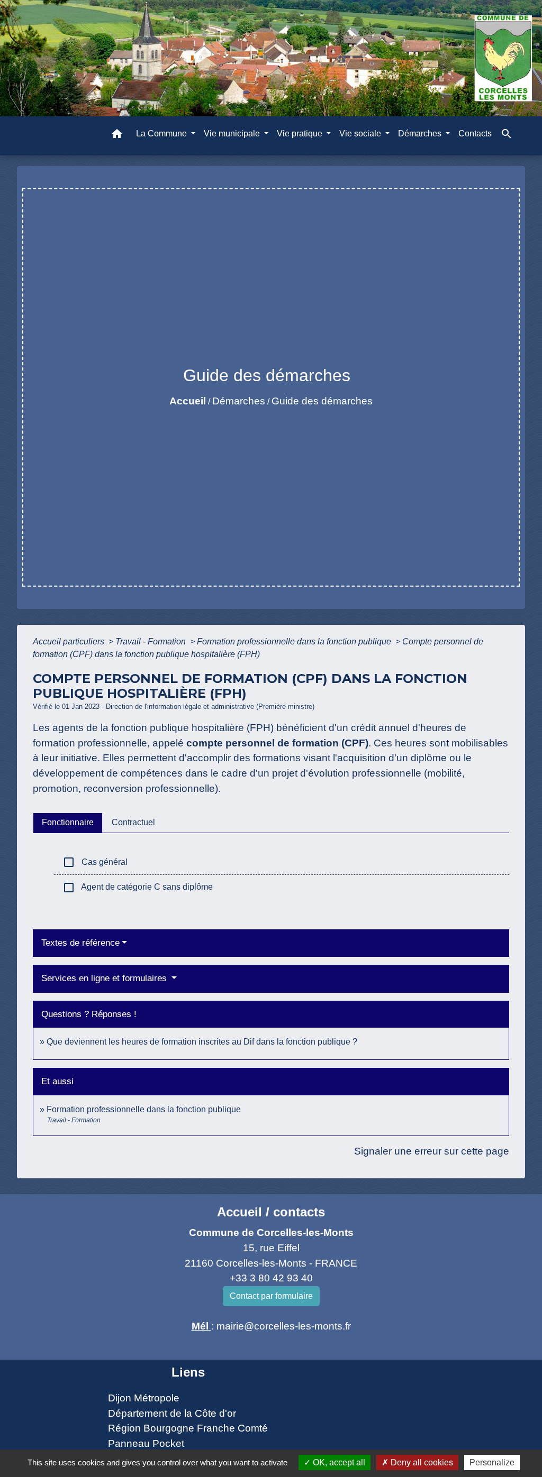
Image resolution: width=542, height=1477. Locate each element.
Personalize (491, 1462)
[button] (117, 135)
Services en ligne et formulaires (105, 978)
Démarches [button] (421, 133)
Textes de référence (80, 943)
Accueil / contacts (271, 1212)
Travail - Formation (151, 641)
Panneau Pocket (146, 1443)
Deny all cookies (421, 1462)
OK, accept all (338, 1462)
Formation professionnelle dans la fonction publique (295, 641)
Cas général (95, 862)
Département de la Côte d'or (172, 1413)
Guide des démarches (322, 401)
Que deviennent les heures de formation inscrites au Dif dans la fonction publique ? (202, 1041)
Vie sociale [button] (361, 133)
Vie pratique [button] (300, 133)
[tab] (68, 823)
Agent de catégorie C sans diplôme (137, 887)
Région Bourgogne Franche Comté (188, 1428)
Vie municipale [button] (233, 133)
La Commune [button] (162, 133)
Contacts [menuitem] (475, 133)
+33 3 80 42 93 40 (271, 1278)
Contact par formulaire (271, 1295)
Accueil (187, 401)
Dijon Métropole (143, 1398)
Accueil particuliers (69, 641)
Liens (188, 1372)
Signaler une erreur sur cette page (431, 1151)
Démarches (238, 401)
